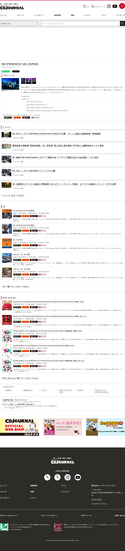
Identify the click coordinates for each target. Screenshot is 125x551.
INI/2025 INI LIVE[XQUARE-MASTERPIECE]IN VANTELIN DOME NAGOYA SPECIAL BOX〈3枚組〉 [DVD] (48, 302)
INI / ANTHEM (17, 240)
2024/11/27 (39, 333)
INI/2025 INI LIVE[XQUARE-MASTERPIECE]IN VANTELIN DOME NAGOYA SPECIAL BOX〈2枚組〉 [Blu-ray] (49, 316)
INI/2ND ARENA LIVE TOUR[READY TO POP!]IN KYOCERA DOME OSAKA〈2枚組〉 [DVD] (43, 345)
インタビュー (39, 15)
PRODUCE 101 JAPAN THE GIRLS (102, 391)
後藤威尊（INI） (28, 390)
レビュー (87, 15)
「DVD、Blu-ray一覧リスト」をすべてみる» (20, 378)
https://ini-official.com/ (34, 101)
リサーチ (20, 15)
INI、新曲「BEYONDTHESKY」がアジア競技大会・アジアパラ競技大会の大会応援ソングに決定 (55, 157)
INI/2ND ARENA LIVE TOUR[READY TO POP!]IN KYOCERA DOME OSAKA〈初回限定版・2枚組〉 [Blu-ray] (48, 361)
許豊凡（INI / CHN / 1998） (66, 391)
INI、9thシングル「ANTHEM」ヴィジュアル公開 (33, 170)
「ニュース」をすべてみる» (13, 195)
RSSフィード (86, 515)
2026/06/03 (42, 257)
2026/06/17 (39, 304)
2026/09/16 (42, 213)
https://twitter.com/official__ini (36, 104)
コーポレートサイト (99, 503)
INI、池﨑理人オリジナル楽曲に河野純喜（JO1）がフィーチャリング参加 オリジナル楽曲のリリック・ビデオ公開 (64, 184)
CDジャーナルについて (9, 515)
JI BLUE (44, 390)
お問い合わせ (120, 515)
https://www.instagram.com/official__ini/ (39, 107)
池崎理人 (8, 390)
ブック (103, 15)
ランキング (120, 15)
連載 (72, 15)
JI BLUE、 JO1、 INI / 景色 (21, 254)
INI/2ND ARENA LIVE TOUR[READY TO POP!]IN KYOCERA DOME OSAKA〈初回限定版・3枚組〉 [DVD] (47, 331)
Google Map (97, 499)
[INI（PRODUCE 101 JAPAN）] (23, 79)
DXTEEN (80, 390)
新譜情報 (57, 15)
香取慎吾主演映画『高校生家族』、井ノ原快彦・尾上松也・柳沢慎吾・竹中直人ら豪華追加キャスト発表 (58, 145)
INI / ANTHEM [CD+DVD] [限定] (23, 210)
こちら (25, 401)
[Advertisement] (62, 45)
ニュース (3, 15)
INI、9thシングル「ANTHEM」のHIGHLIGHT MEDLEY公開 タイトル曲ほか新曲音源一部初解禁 (56, 133)
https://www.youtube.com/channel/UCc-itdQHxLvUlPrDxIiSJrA (47, 110)
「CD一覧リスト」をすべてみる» (15, 286)
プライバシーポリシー (49, 515)
